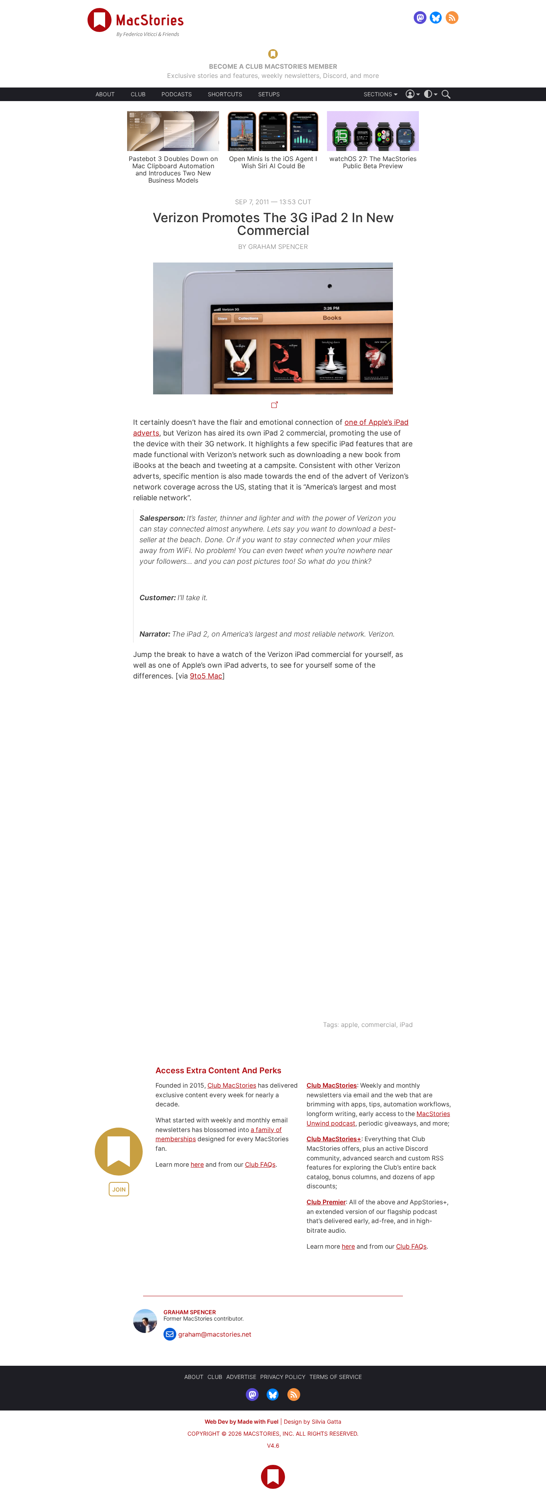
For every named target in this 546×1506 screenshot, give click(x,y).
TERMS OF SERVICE (335, 1376)
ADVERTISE (241, 1376)
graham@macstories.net (214, 1334)
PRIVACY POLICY (282, 1376)
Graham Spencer (189, 1312)
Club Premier (326, 1202)
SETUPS (269, 94)
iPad (406, 1025)
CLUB (138, 94)
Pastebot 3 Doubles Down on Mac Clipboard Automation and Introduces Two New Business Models (173, 169)
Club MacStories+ (334, 1139)
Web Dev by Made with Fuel (242, 1421)
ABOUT (105, 94)
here (197, 1164)
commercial (378, 1025)
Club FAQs (260, 1164)
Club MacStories (231, 1085)
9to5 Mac (206, 676)
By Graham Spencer (273, 247)
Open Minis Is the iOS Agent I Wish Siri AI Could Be (273, 162)
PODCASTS (176, 94)
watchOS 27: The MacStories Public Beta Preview (372, 162)
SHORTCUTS (225, 94)
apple (349, 1025)
